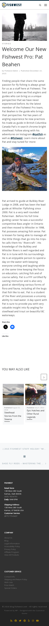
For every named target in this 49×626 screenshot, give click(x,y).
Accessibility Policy (12, 546)
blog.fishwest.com (18, 606)
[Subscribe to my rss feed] (11, 620)
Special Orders (10, 588)
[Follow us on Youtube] (37, 620)
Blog (6, 540)
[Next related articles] (44, 377)
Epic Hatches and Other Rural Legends (35, 414)
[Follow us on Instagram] (33, 620)
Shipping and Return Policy (15, 579)
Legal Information (12, 543)
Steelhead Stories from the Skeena (12, 416)
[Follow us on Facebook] (16, 620)
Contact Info (9, 576)
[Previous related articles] (37, 377)
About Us (8, 538)
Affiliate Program (11, 552)
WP (16, 610)
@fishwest (17, 138)
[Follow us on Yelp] (29, 620)
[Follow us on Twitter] (20, 620)
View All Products (11, 555)
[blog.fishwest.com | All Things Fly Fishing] (12, 5)
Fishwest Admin (11, 71)
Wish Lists (8, 582)
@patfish (37, 134)
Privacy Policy (10, 549)
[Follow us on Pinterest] (25, 620)
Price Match (9, 585)
